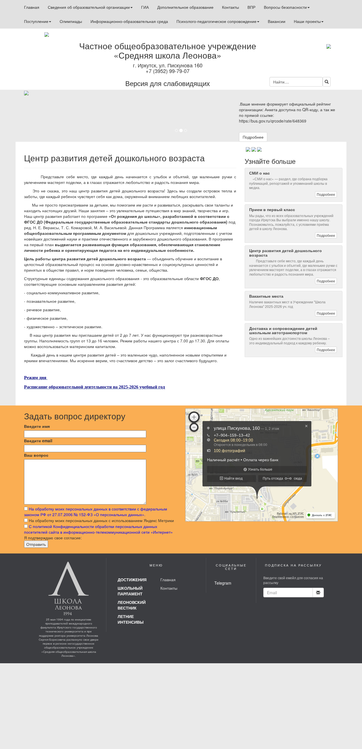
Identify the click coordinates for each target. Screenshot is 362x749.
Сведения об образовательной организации (89, 7)
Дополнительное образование (185, 7)
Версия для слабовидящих (167, 83)
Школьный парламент (130, 590)
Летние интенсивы (131, 619)
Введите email (38, 440)
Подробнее (253, 137)
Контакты (230, 7)
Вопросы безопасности (285, 7)
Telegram (222, 583)
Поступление (36, 21)
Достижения (132, 579)
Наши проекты (307, 21)
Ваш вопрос (36, 455)
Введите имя (37, 426)
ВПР (251, 7)
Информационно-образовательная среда (129, 21)
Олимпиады (71, 21)
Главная (31, 7)
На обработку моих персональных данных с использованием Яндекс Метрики (101, 520)
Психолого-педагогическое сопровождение (216, 21)
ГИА (145, 7)
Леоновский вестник (132, 605)
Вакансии (276, 21)
